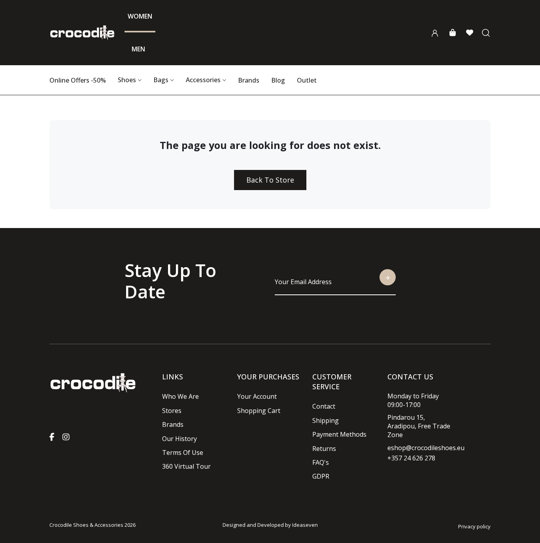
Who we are (180, 396)
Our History (179, 438)
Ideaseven (305, 524)
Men (138, 49)
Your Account (257, 396)
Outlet (307, 80)
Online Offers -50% (77, 80)
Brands (248, 80)
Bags (160, 79)
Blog (278, 80)
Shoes (127, 79)
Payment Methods (339, 434)
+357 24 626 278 (411, 458)
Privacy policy (474, 526)
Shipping (325, 420)
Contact (323, 406)
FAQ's (320, 462)
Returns (324, 448)
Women (140, 16)
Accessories (203, 79)
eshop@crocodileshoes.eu (425, 447)
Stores (171, 410)
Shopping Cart (258, 410)
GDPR (320, 476)
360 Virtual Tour (186, 466)
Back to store (270, 180)
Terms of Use (182, 452)
